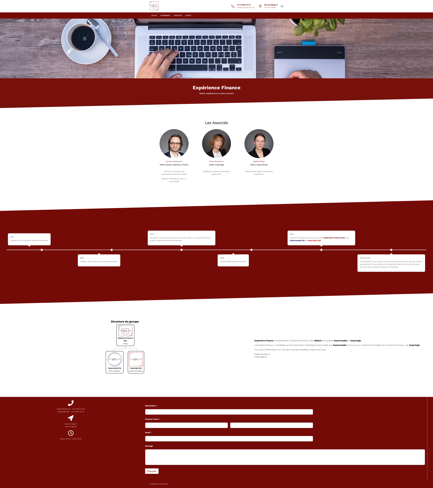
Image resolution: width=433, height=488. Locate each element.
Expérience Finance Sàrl (334, 238)
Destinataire (151, 406)
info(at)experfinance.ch (246, 8)
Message (149, 446)
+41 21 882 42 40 (244, 5)
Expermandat (165, 15)
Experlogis (178, 15)
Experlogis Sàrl (314, 240)
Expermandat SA (297, 240)
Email (148, 432)
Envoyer (151, 471)
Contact (188, 15)
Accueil (154, 15)
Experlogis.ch (261, 357)
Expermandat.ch (262, 354)
